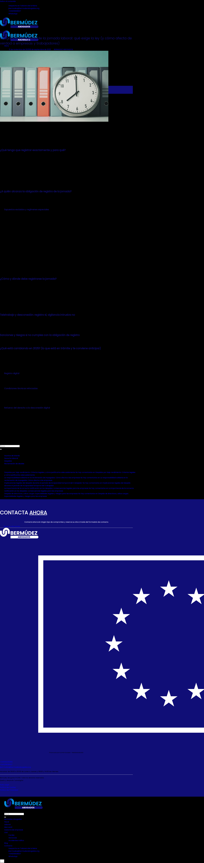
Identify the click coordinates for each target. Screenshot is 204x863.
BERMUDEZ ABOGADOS (63, 49)
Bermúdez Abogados (13, 819)
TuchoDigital (18, 780)
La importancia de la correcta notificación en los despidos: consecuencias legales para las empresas (46, 488)
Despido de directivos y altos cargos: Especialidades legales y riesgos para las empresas (41, 493)
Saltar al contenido (8, 1)
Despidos (8, 461)
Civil (6, 832)
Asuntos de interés (12, 455)
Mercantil (8, 827)
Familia (11, 835)
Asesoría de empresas (13, 830)
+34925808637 (6, 764)
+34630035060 (6, 762)
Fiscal (6, 822)
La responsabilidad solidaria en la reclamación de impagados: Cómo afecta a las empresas (42, 477)
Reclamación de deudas (14, 463)
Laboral (7, 824)
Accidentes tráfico (16, 840)
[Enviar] (1, 449)
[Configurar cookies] (2, 861)
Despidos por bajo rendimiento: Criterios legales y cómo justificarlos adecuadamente (39, 472)
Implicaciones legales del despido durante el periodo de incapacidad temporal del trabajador (43, 483)
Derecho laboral (5, 32)
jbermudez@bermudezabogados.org (15, 767)
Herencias (12, 838)
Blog (6, 843)
